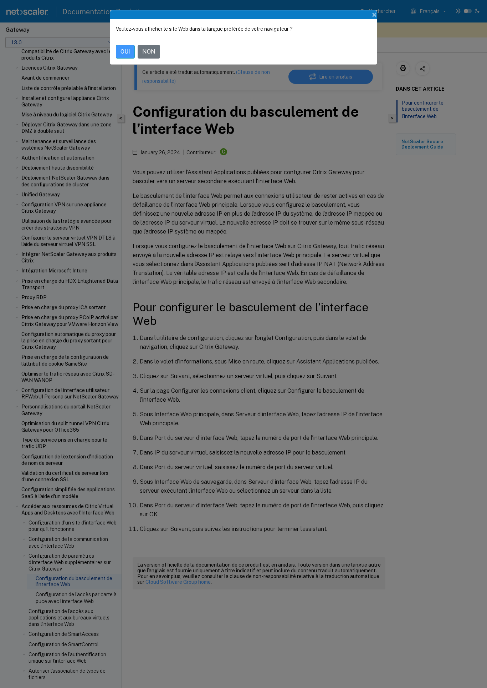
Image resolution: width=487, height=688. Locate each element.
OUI (125, 51)
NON (148, 51)
